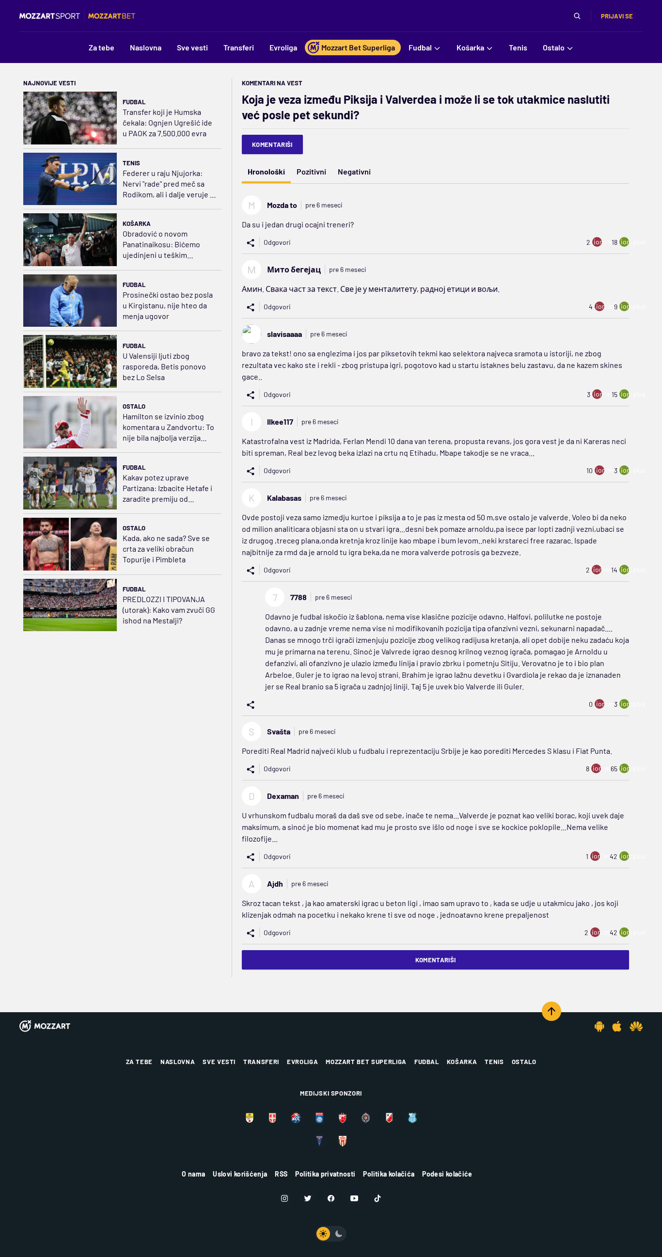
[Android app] (599, 1026)
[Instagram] (284, 1198)
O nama (193, 1174)
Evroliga (302, 1062)
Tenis (131, 163)
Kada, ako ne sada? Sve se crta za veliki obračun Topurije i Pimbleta (166, 548)
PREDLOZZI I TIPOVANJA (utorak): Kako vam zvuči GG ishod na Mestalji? (169, 609)
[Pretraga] (577, 16)
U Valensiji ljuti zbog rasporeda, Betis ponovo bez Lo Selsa (164, 366)
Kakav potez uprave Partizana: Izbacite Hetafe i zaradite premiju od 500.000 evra (167, 488)
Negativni (354, 171)
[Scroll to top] (551, 1011)
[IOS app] (617, 1026)
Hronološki (266, 171)
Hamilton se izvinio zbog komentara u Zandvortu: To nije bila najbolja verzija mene (168, 427)
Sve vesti (219, 1062)
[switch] (331, 1233)
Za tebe (139, 1062)
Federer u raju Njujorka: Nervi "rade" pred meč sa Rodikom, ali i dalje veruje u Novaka (168, 184)
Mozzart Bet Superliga (366, 1062)
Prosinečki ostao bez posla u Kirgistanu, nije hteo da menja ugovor (168, 305)
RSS (281, 1174)
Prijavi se (617, 16)
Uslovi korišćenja (240, 1174)
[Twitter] (307, 1198)
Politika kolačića (388, 1174)
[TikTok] (377, 1198)
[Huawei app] (636, 1026)
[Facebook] (331, 1198)
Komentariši (272, 144)
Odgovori (277, 242)
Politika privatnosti (325, 1174)
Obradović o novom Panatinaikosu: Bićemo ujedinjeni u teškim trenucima (161, 244)
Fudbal (134, 102)
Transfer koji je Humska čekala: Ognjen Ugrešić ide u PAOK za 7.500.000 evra (167, 122)
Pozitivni (311, 171)
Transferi (261, 1062)
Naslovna (177, 1062)
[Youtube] (354, 1198)
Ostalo (134, 406)
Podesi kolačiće (447, 1174)
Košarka (137, 223)
